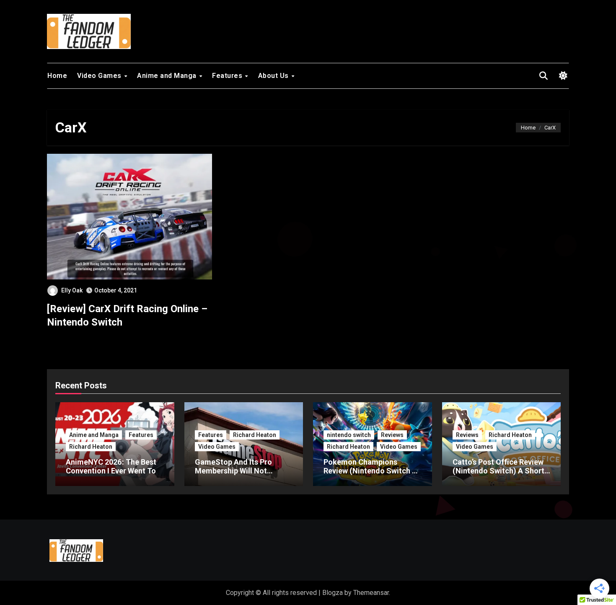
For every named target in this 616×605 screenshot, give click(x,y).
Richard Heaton (90, 446)
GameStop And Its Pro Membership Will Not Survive (233, 471)
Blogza (332, 593)
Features (228, 76)
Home (57, 76)
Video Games (100, 76)
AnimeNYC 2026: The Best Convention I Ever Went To (111, 467)
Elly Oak (72, 290)
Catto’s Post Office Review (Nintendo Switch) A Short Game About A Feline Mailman (498, 476)
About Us (274, 76)
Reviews (392, 435)
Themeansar (371, 593)
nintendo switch (349, 435)
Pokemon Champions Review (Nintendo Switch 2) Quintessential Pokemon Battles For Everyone (371, 476)
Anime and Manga (167, 76)
